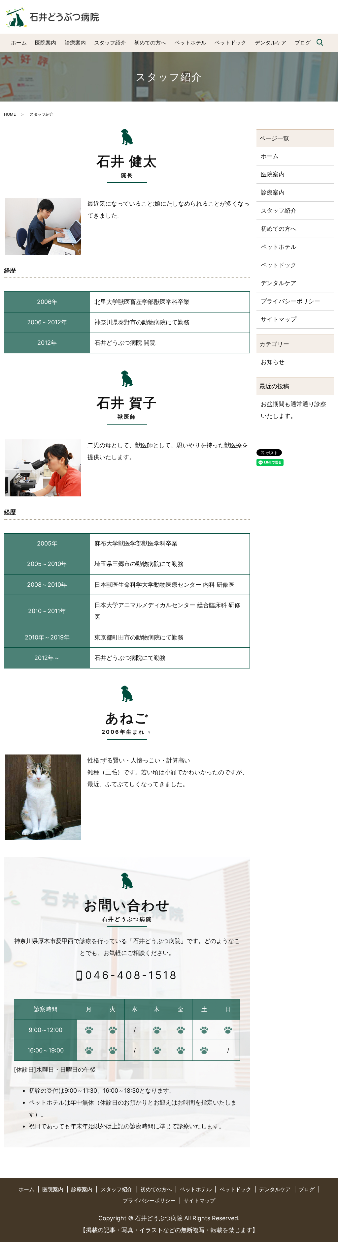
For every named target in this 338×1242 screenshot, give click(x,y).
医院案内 (45, 42)
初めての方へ (150, 42)
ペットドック (230, 42)
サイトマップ (278, 319)
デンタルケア (271, 42)
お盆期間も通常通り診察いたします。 (293, 409)
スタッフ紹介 (110, 42)
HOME (10, 114)
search (320, 43)
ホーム (19, 42)
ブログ (303, 42)
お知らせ (273, 361)
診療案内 (75, 42)
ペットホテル (190, 42)
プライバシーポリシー (290, 301)
